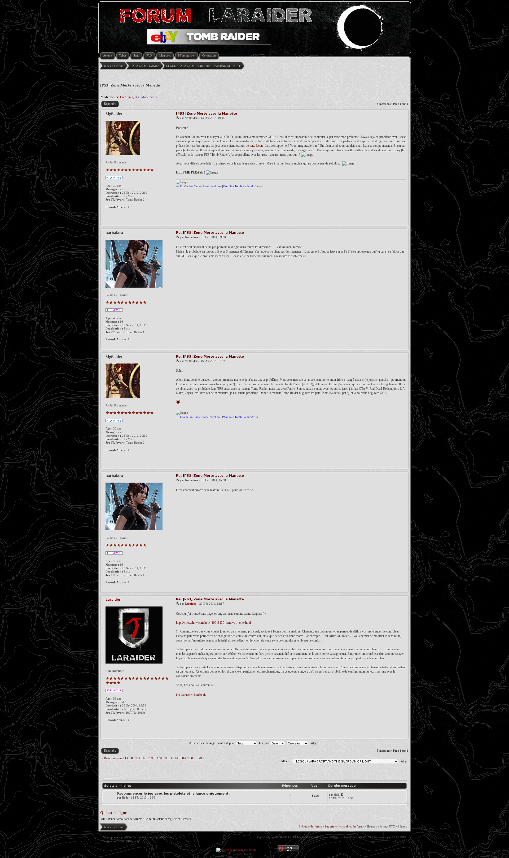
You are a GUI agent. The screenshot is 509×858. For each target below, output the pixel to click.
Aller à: (285, 761)
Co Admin (126, 97)
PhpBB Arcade (266, 837)
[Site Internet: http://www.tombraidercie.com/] (108, 214)
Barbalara (191, 237)
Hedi (125, 797)
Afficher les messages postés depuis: (212, 743)
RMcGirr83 (312, 837)
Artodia (336, 837)
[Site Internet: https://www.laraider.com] (108, 727)
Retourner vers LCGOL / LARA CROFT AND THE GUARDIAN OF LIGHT (154, 758)
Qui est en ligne (113, 813)
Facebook (200, 694)
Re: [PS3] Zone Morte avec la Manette (210, 233)
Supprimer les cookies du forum (344, 826)
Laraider (190, 603)
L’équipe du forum (310, 826)
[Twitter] (125, 214)
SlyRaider (191, 117)
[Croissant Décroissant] (303, 743)
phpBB (125, 837)
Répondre (110, 104)
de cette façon (254, 146)
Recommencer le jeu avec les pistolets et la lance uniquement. (173, 793)
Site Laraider (184, 694)
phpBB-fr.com (130, 841)
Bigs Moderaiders (146, 97)
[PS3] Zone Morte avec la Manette (130, 85)
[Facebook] (119, 214)
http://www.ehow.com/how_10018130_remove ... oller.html (213, 623)
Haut (403, 222)
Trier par (264, 743)
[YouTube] (114, 214)
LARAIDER (363, 837)
